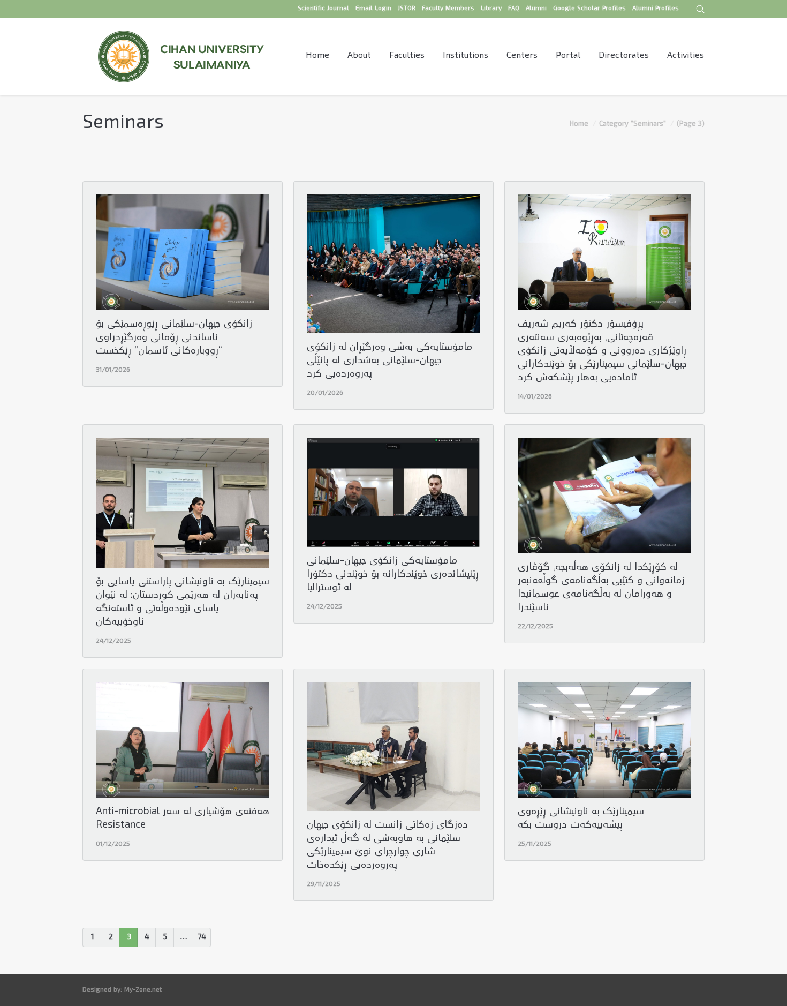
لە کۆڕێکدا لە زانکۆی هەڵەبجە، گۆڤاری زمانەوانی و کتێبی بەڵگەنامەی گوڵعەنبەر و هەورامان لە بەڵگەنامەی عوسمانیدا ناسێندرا (601, 588)
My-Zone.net (143, 990)
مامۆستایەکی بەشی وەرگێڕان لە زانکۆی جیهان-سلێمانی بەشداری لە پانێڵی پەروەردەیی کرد (389, 361)
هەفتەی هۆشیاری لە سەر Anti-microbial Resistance (182, 819)
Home (579, 124)
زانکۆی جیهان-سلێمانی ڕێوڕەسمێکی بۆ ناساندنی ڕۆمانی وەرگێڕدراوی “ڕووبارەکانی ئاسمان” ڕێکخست (174, 338)
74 (202, 937)
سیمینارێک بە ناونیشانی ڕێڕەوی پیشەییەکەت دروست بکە (581, 819)
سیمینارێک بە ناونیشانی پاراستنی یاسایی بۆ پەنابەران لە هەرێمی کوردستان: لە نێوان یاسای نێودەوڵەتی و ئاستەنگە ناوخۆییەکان (182, 602)
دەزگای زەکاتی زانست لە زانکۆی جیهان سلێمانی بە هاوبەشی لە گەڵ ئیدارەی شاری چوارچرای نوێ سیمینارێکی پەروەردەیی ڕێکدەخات (387, 846)
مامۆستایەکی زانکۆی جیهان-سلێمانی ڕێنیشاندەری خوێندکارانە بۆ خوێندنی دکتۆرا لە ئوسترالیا (393, 575)
